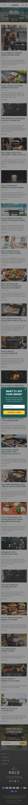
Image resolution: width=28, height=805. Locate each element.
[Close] (25, 389)
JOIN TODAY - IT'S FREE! (14, 412)
